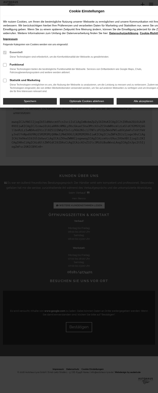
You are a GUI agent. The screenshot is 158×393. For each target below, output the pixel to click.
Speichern (30, 101)
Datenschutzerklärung (123, 33)
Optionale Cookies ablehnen (87, 101)
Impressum (10, 38)
